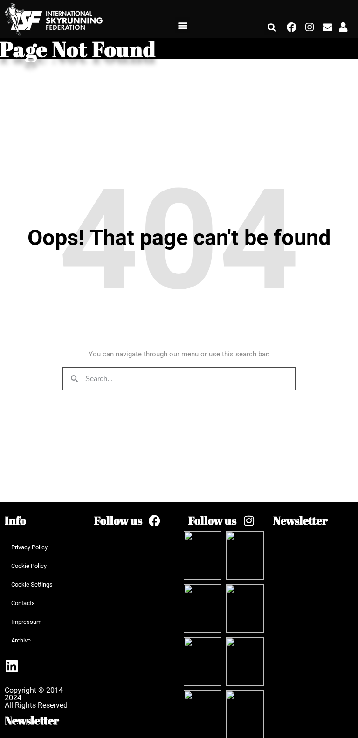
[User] (343, 27)
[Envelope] (327, 27)
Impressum (26, 621)
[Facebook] (291, 27)
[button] (182, 25)
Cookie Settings (32, 584)
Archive (21, 640)
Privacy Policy (29, 547)
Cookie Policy (29, 565)
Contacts (23, 603)
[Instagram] (309, 27)
